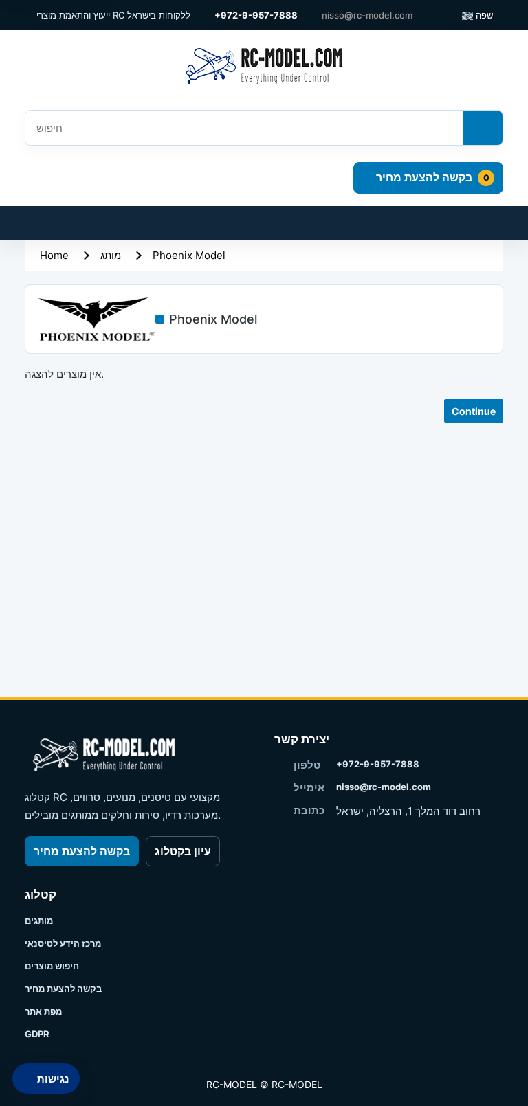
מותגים (39, 920)
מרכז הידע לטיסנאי (63, 943)
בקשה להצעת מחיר (82, 851)
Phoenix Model (189, 255)
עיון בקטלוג (183, 851)
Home (54, 255)
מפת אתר (43, 1011)
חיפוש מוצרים (52, 965)
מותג (110, 255)
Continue (474, 411)
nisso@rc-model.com (383, 786)
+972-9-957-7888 (377, 763)
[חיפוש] (483, 128)
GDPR (37, 1033)
